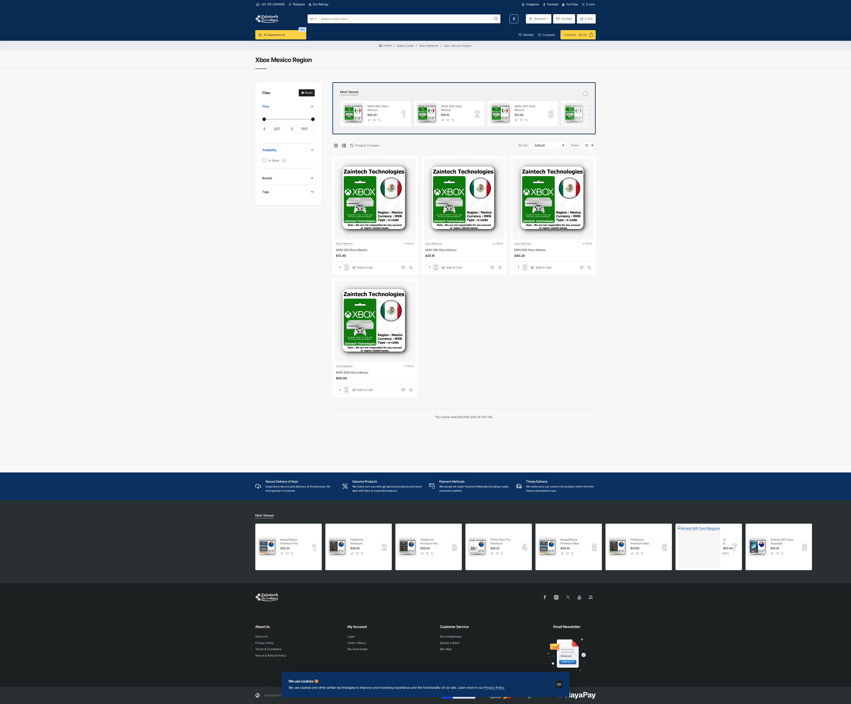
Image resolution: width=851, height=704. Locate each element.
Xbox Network (429, 45)
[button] (369, 120)
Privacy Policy (494, 687)
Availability (269, 150)
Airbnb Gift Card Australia (782, 541)
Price (265, 106)
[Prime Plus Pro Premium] (477, 547)
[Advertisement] (464, 439)
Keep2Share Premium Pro (289, 541)
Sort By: (523, 145)
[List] (343, 145)
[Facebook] (545, 597)
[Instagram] (556, 597)
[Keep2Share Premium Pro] (267, 547)
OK (559, 684)
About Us (262, 626)
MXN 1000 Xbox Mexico (352, 372)
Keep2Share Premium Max (569, 541)
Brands (267, 178)
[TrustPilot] (591, 597)
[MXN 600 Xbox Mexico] (353, 113)
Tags (265, 192)
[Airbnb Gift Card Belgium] (698, 547)
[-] (346, 269)
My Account (357, 626)
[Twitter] (568, 597)
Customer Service (454, 626)
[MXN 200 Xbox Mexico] (500, 113)
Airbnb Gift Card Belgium (724, 542)
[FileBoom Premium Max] (617, 547)
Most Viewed (349, 92)
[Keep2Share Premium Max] (547, 547)
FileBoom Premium (356, 541)
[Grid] (336, 145)
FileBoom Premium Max (639, 541)
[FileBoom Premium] (337, 547)
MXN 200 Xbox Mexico (525, 108)
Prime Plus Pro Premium (500, 541)
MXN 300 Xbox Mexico (451, 108)
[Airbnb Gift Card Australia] (757, 547)
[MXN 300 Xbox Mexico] (427, 113)
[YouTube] (579, 597)
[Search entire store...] (496, 18)
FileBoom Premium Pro (429, 541)
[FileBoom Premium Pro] (407, 547)
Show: (575, 145)
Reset (308, 92)
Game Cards (405, 45)
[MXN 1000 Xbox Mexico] (574, 113)
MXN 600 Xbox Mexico (377, 108)
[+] (346, 265)
